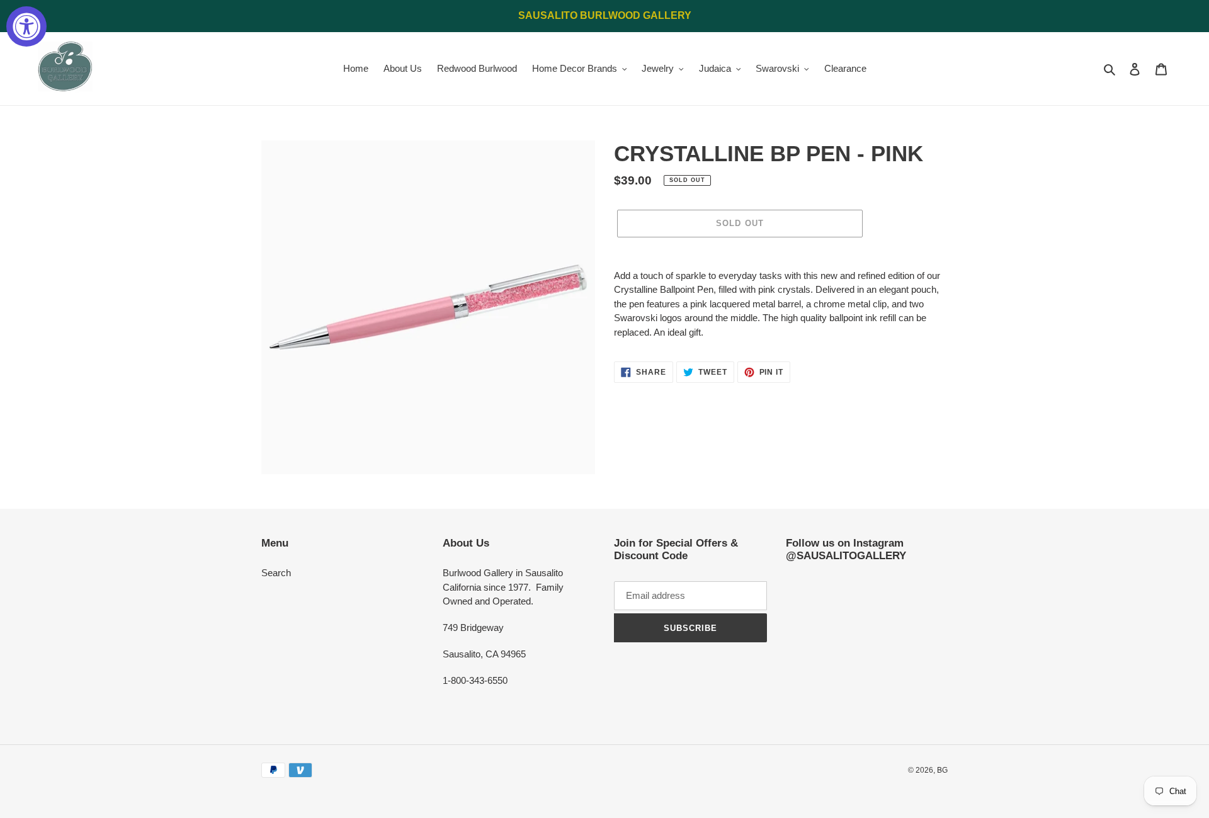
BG (942, 770)
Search (276, 572)
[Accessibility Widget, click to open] (26, 26)
